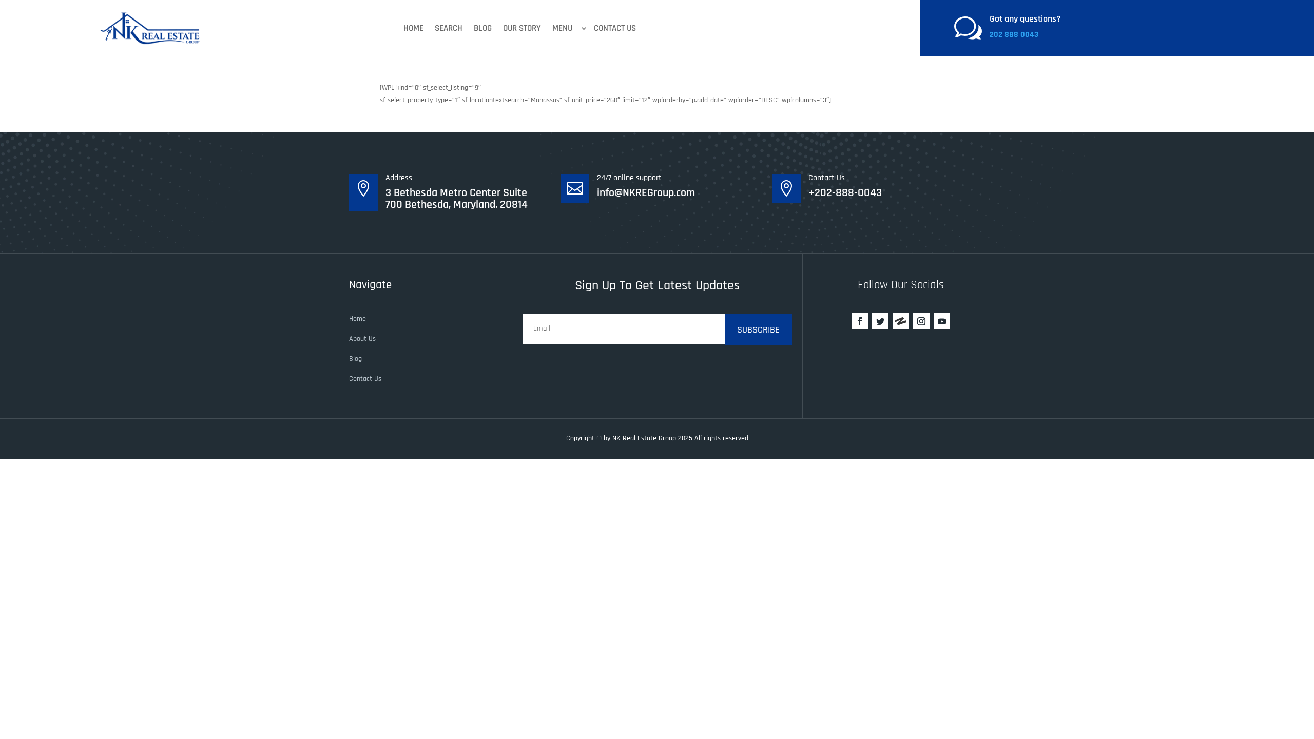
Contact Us (615, 28)
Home (413, 28)
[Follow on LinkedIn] (901, 321)
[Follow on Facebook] (860, 321)
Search (448, 28)
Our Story (522, 28)
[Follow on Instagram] (921, 321)
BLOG (483, 28)
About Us (362, 338)
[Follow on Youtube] (942, 321)
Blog (355, 358)
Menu (562, 28)
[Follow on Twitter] (880, 321)
